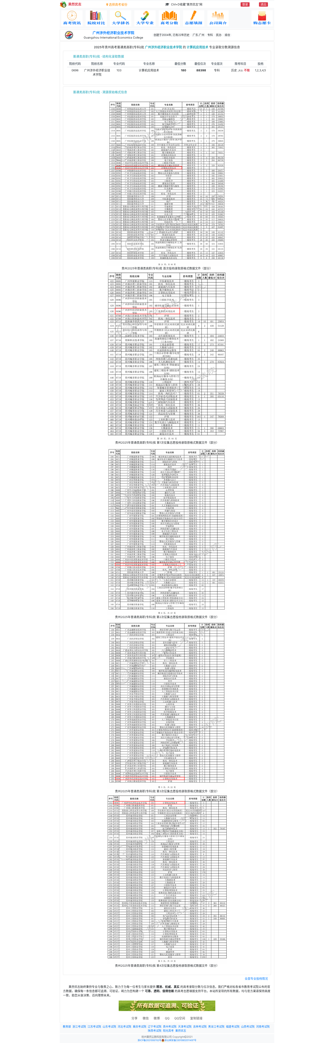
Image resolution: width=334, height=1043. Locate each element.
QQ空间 (179, 1018)
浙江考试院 (79, 1026)
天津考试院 (185, 1026)
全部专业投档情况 (256, 978)
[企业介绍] (218, 18)
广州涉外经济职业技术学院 (113, 33)
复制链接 (196, 1018)
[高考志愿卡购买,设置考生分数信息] (262, 18)
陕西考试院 (154, 1030)
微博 (157, 1018)
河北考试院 (124, 1026)
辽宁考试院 (154, 1026)
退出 (263, 4)
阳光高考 (168, 1030)
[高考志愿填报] (193, 18)
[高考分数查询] (169, 18)
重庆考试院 (139, 1026)
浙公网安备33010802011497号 (180, 1040)
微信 (146, 1018)
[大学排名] (120, 18)
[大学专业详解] (145, 18)
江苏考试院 (94, 1026)
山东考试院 (109, 1026)
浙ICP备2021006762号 (149, 1040)
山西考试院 (248, 1026)
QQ (167, 1018)
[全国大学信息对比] (96, 18)
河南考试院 (263, 1026)
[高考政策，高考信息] (72, 18)
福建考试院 (232, 1026)
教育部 (67, 1026)
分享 (134, 1018)
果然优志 (180, 1030)
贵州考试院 (169, 1026)
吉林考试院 (200, 1026)
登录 (245, 4)
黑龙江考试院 (216, 1026)
